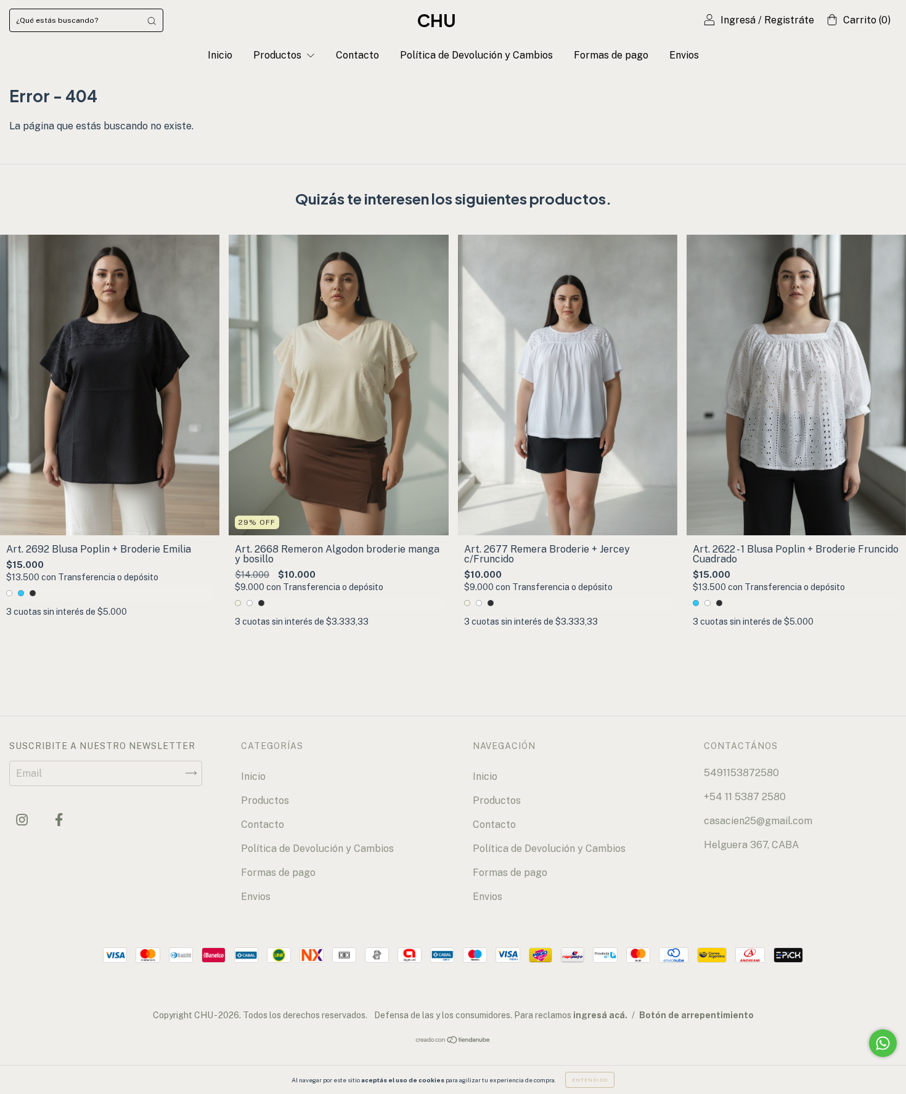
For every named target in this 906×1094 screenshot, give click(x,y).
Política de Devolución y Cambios (476, 55)
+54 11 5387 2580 (745, 797)
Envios (684, 55)
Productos (278, 55)
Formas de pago (611, 55)
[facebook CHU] (58, 819)
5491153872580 (741, 773)
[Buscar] (151, 20)
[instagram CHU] (23, 819)
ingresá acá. (600, 1015)
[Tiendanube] (453, 1041)
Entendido (590, 1080)
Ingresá (738, 20)
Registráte (789, 20)
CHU (436, 20)
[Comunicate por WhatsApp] (883, 1043)
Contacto (357, 55)
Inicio (220, 55)
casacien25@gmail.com (758, 821)
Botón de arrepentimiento (696, 1015)
